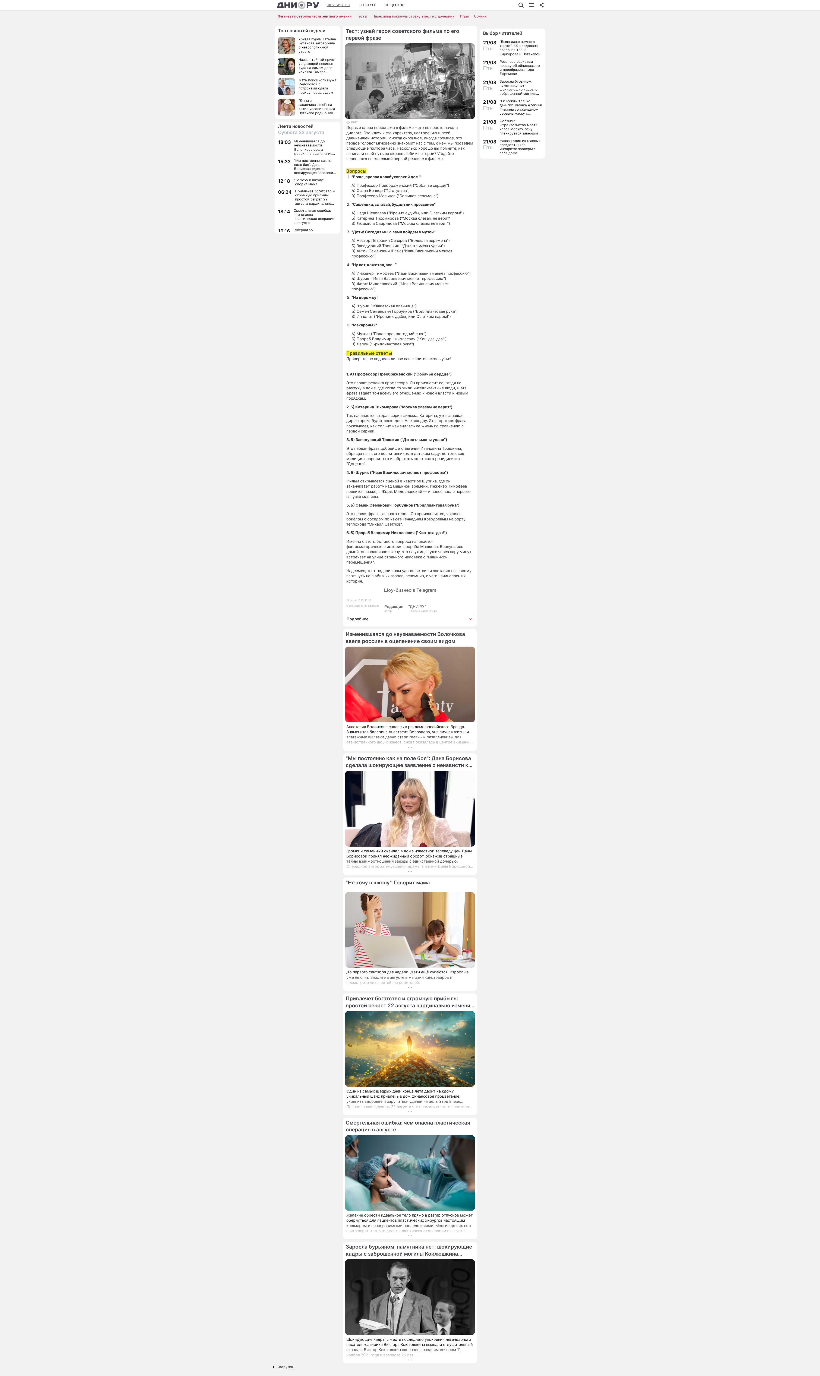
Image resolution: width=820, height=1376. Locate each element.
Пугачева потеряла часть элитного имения (314, 16)
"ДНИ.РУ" (417, 606)
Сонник (480, 16)
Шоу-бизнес (338, 5)
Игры (464, 16)
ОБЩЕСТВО (394, 5)
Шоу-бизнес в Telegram (410, 590)
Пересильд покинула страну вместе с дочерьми (413, 16)
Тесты (362, 16)
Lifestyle (367, 5)
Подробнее (358, 619)
